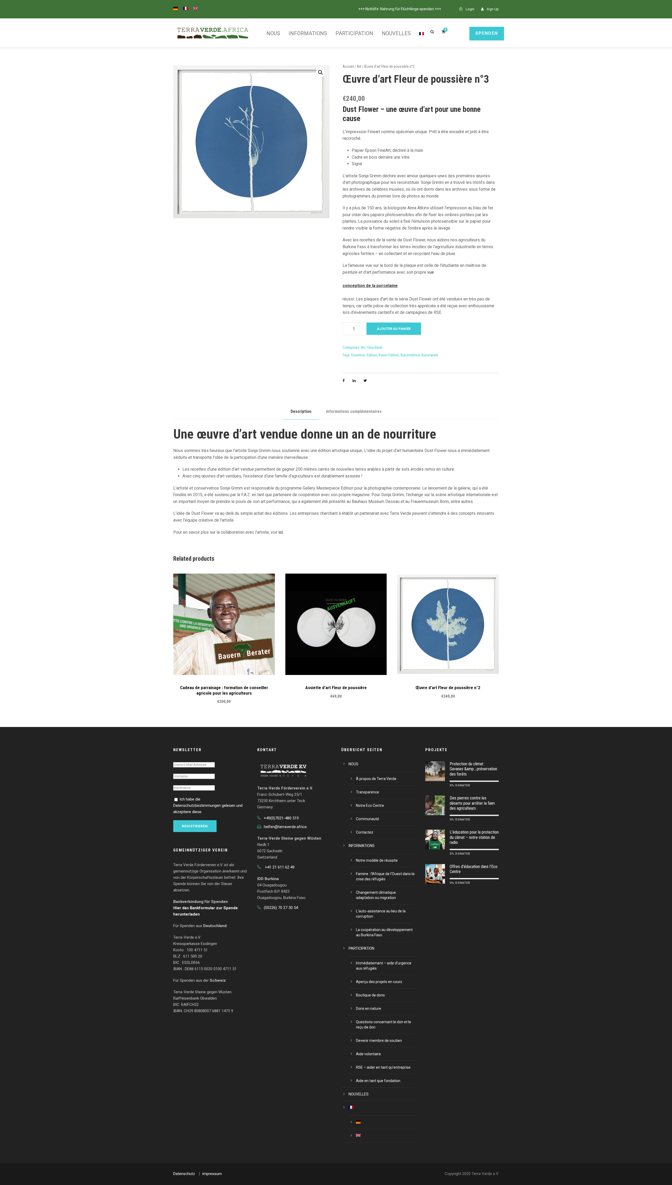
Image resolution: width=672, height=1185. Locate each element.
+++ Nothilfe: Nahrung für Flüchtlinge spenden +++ (399, 9)
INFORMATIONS (307, 33)
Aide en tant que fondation (378, 1081)
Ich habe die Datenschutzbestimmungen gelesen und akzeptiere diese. (208, 805)
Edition (372, 355)
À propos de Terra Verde (376, 779)
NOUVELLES (396, 33)
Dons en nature (368, 1008)
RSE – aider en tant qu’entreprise (383, 1067)
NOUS (273, 33)
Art (359, 66)
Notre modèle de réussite (377, 860)
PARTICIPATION (354, 33)
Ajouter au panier (394, 329)
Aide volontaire (368, 1054)
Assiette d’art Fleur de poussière (336, 687)
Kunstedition (410, 355)
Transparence (367, 792)
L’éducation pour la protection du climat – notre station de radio (474, 837)
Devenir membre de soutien (379, 1040)
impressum (212, 1173)
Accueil (348, 66)
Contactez (364, 832)
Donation (358, 355)
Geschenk (374, 347)
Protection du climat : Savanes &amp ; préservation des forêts (473, 768)
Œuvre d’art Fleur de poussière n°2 (448, 687)
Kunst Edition (389, 355)
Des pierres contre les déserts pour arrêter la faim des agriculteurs (472, 803)
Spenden (486, 33)
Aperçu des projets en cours (379, 982)
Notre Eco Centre (370, 805)
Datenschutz (184, 1173)
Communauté (367, 819)
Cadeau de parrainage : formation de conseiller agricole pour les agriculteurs (224, 690)
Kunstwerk (430, 355)
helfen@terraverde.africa (285, 826)
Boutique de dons (370, 995)
